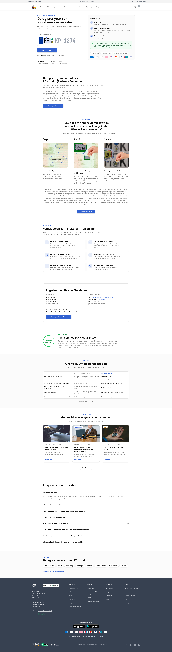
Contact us (90, 588)
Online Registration (70, 7)
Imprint (127, 599)
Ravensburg (69, 566)
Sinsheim (123, 566)
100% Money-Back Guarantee (86, 1)
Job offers (109, 596)
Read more (86, 468)
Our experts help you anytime (33, 1)
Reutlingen (80, 566)
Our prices (72, 599)
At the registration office (83, 373)
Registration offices (93, 601)
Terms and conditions (131, 588)
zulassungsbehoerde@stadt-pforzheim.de (104, 297)
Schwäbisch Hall (101, 566)
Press (107, 599)
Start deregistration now (53, 106)
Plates (81, 7)
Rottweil (89, 566)
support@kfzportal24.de (45, 611)
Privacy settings (129, 603)
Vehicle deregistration (75, 592)
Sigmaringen (113, 566)
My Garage (89, 7)
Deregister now (46, 50)
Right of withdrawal (131, 596)
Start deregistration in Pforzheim (59, 317)
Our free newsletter (75, 607)
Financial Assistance (112, 603)
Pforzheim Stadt (49, 566)
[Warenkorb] (134, 6)
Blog (97, 7)
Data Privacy (128, 592)
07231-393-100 (101, 299)
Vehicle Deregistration (53, 7)
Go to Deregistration (86, 211)
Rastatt (60, 566)
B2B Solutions (91, 598)
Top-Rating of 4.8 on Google (139, 1)
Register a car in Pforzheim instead (54, 571)
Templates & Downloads (76, 603)
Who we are (109, 588)
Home (41, 7)
